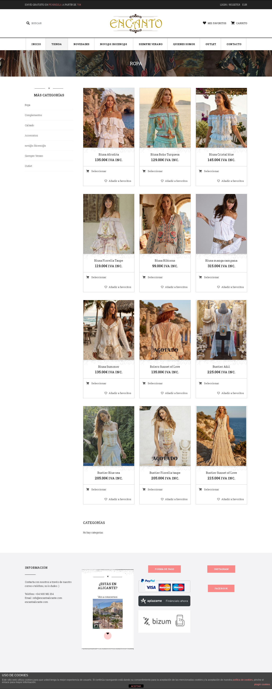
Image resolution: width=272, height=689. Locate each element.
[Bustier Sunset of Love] (216, 436)
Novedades (81, 44)
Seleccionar (98, 171)
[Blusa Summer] (104, 330)
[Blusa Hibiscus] (160, 224)
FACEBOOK (221, 588)
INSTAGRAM (221, 569)
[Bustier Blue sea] (104, 436)
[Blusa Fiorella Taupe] (104, 224)
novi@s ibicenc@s (35, 145)
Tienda (56, 44)
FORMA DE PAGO (164, 569)
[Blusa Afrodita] (104, 118)
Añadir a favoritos (120, 181)
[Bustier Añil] (216, 330)
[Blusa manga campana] (216, 224)
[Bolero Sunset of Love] (160, 330)
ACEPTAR (136, 686)
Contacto (234, 44)
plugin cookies (262, 684)
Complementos (33, 115)
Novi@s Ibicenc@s (113, 44)
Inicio (36, 44)
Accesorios (31, 135)
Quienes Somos (184, 44)
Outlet (210, 44)
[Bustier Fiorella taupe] (160, 436)
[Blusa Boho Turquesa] (160, 118)
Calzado (29, 125)
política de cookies (243, 679)
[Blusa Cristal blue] (216, 118)
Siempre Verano (150, 44)
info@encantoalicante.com (47, 598)
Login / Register (230, 4)
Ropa (27, 105)
